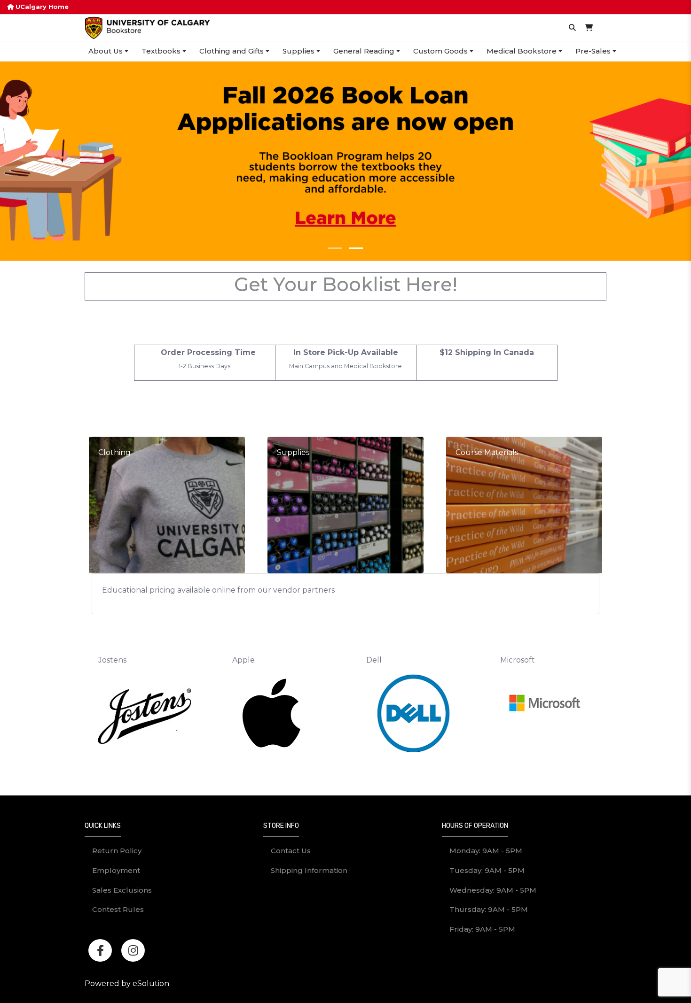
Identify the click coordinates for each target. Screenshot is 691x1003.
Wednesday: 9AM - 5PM (492, 890)
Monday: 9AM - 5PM (485, 850)
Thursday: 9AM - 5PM (488, 909)
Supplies (298, 50)
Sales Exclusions (122, 890)
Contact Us (291, 850)
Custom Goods (440, 50)
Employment (116, 870)
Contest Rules (118, 909)
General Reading (363, 50)
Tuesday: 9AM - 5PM (487, 870)
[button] (52, 161)
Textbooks (161, 50)
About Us (105, 50)
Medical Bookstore (522, 50)
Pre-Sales (593, 50)
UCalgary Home (41, 6)
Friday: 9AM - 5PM (482, 929)
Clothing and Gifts (231, 50)
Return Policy (116, 850)
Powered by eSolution (127, 983)
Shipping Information (309, 870)
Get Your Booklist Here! (345, 284)
